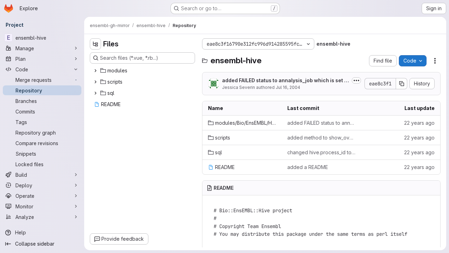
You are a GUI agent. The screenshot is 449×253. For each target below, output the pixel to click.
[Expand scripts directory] (95, 82)
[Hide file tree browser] (95, 44)
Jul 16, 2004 (288, 87)
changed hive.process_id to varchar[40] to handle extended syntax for (321, 152)
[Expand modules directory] (95, 70)
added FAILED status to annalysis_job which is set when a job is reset (285, 80)
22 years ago (419, 123)
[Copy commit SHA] (401, 83)
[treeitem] (143, 70)
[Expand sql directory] (95, 93)
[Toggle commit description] (356, 80)
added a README (307, 167)
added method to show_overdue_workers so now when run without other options (321, 138)
